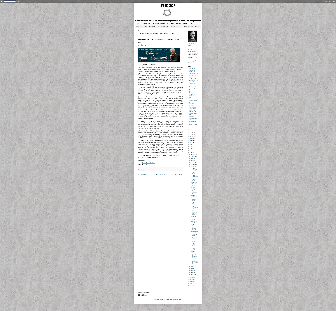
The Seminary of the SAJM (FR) (193, 108)
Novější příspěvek (142, 174)
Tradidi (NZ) (192, 116)
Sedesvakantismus (176, 26)
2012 (191, 283)
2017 (191, 150)
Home (137, 23)
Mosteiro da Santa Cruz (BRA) (193, 87)
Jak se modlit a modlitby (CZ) (192, 78)
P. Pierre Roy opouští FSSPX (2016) (194, 239)
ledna (192, 274)
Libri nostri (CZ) (193, 85)
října (192, 158)
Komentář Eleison (153, 170)
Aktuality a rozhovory (159, 23)
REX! (191, 49)
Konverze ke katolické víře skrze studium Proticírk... (194, 261)
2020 (191, 144)
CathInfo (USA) (192, 68)
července (193, 164)
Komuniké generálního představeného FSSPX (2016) (194, 178)
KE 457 (172, 71)
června (192, 166)
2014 (191, 279)
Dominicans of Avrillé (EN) (192, 71)
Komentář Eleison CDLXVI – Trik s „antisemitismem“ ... (194, 205)
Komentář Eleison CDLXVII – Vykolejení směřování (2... (194, 190)
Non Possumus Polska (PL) (193, 93)
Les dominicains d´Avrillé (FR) (193, 82)
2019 (191, 146)
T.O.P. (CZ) (191, 105)
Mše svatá (152, 26)
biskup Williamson (145, 170)
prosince (193, 154)
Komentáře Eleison (141, 26)
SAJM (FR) (191, 103)
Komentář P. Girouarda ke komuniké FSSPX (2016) (194, 171)
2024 (191, 136)
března (192, 270)
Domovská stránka (160, 174)
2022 (191, 140)
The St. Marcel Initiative (148, 163)
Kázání (192, 23)
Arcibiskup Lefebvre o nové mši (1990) (194, 212)
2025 (191, 134)
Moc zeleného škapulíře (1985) (194, 184)
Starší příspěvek (178, 174)
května (192, 266)
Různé (197, 26)
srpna (192, 162)
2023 (191, 138)
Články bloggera (188, 26)
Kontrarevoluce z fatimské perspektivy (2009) (194, 233)
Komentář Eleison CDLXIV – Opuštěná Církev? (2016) (194, 246)
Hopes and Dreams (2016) (193, 218)
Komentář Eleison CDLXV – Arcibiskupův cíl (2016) (194, 227)
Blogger (180, 299)
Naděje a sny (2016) (194, 222)
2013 (191, 281)
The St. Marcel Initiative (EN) (192, 111)
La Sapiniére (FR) (193, 80)
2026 (191, 132)
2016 (191, 152)
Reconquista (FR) (193, 99)
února (192, 272)
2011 (191, 285)
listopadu (193, 156)
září (192, 160)
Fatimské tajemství (163, 26)
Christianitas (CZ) (193, 73)
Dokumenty (170, 23)
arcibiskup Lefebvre (181, 23)
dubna (192, 268)
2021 (191, 142)
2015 (191, 277)
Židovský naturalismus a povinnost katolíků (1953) (194, 198)
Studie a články (146, 23)
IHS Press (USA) (193, 75)
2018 (191, 148)
